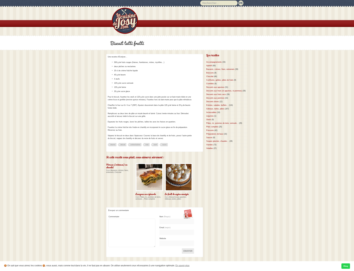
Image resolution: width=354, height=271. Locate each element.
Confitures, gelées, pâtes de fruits (219, 80)
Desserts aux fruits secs (216, 94)
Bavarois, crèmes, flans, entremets (220, 69)
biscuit (123, 144)
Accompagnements (214, 62)
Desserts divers (212, 102)
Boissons (210, 73)
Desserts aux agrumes (177, 197)
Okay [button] (345, 266)
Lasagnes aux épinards (146, 194)
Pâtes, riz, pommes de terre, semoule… (222, 123)
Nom (164, 217)
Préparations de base (214, 134)
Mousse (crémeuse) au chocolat (116, 165)
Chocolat (117, 172)
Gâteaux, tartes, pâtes (173, 199)
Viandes (209, 145)
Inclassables (211, 112)
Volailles (209, 148)
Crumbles (210, 84)
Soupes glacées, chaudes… (217, 141)
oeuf (155, 144)
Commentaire (114, 217)
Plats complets (149, 199)
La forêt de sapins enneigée (176, 194)
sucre (164, 144)
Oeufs (208, 119)
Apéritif (209, 66)
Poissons (210, 130)
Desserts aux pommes (215, 98)
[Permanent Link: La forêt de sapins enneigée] (179, 191)
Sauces (209, 137)
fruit (147, 144)
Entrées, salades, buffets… (217, 105)
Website (162, 238)
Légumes (210, 116)
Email (165, 227)
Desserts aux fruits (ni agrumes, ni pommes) (224, 91)
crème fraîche (135, 144)
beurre (113, 144)
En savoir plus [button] (182, 265)
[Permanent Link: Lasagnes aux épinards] (150, 191)
